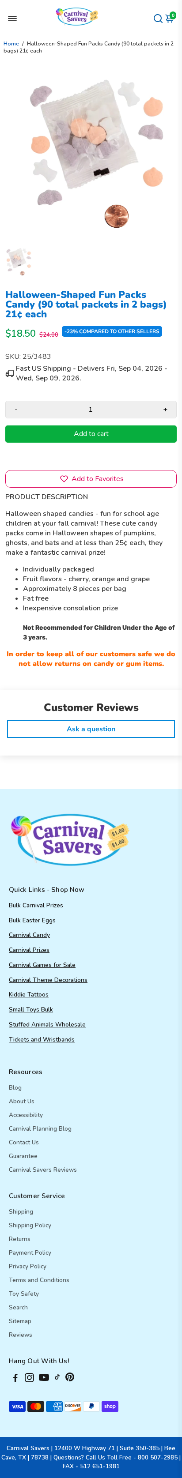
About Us (21, 1101)
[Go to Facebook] (15, 1379)
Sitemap (20, 1321)
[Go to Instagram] (29, 1379)
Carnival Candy (29, 935)
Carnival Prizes (29, 950)
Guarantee (23, 1156)
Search (18, 1307)
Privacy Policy (27, 1266)
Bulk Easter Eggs (32, 920)
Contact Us (24, 1142)
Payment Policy (30, 1253)
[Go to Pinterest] (69, 1379)
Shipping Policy (30, 1225)
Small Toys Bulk (31, 1009)
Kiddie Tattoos (29, 994)
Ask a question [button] (91, 729)
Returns (19, 1239)
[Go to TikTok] (57, 1379)
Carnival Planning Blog (40, 1128)
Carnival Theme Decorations (48, 980)
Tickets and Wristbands (42, 1039)
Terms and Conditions (39, 1280)
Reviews (20, 1335)
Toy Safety (24, 1294)
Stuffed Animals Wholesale (47, 1024)
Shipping (21, 1211)
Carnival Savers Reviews (43, 1170)
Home (11, 43)
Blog (15, 1087)
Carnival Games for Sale (42, 965)
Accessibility (26, 1115)
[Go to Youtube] (43, 1379)
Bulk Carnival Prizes (36, 905)
